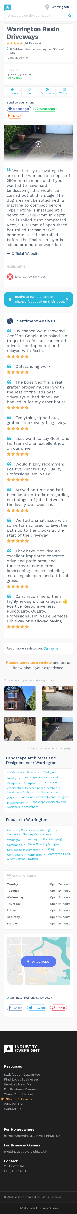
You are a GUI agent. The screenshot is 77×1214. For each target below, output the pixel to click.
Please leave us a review (29, 662)
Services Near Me (17, 1084)
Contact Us (12, 1109)
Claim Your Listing (18, 1094)
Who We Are (13, 1104)
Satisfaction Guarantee (22, 1074)
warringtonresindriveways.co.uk (31, 997)
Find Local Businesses (21, 1079)
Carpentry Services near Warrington (30, 830)
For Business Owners (20, 1089)
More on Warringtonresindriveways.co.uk (29, 680)
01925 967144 (19, 57)
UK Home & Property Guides (38, 1208)
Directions (40, 961)
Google (51, 648)
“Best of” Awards (18, 1099)
